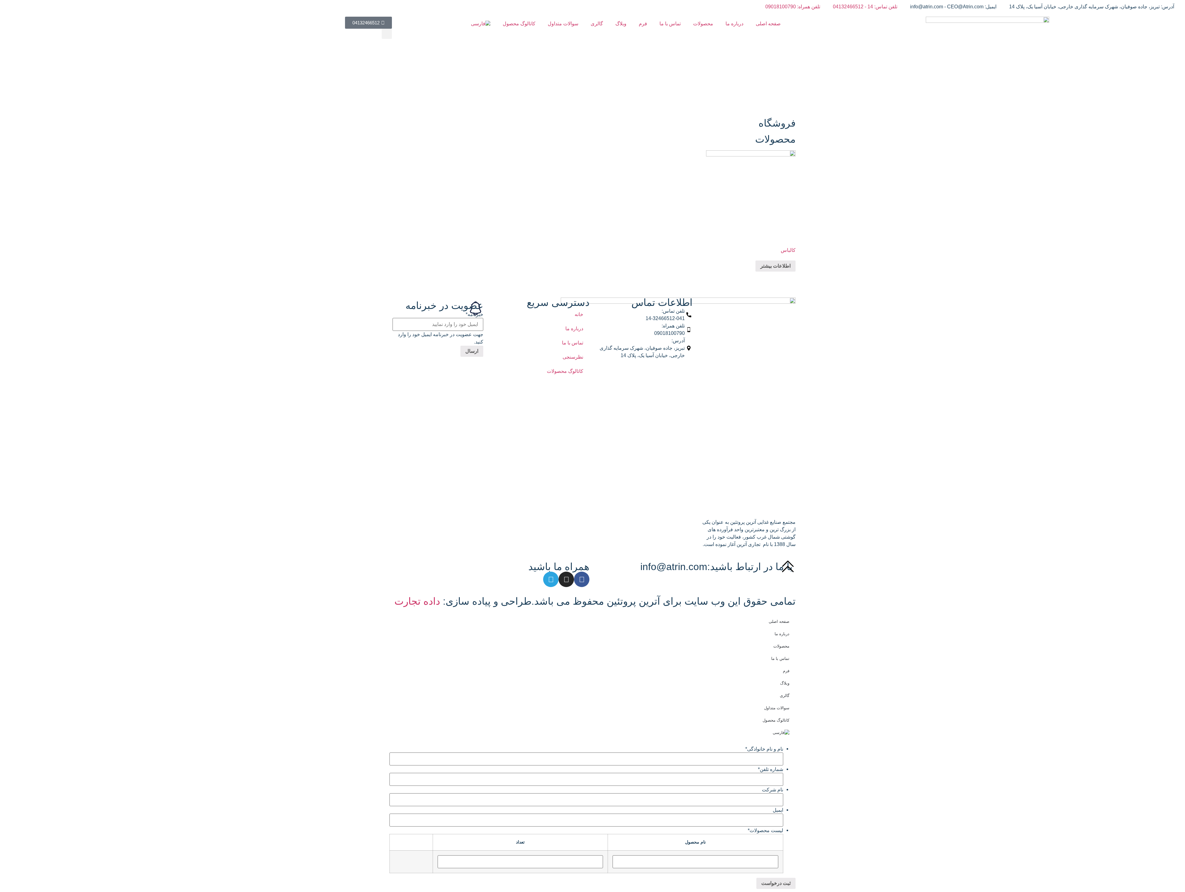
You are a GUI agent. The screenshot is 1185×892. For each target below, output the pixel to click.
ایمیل (778, 810)
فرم (643, 23)
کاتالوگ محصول (519, 23)
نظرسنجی (573, 357)
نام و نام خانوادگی (764, 749)
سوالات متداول (563, 23)
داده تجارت (417, 601)
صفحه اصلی (768, 23)
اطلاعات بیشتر (775, 266)
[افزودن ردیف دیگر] (425, 861)
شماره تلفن (770, 769)
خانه (579, 314)
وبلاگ (620, 23)
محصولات (703, 23)
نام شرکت (772, 789)
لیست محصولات (765, 830)
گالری (597, 23)
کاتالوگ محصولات (565, 371)
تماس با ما (670, 23)
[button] (387, 34)
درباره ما (734, 23)
